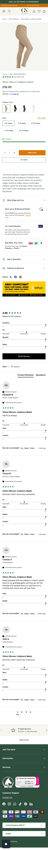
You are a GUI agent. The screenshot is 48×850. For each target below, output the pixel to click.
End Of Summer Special (9, 5)
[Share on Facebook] (15, 277)
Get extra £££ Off (32, 5)
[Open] (6, 844)
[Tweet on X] (10, 277)
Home (4, 19)
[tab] (25, 375)
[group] (24, 313)
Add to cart (32, 153)
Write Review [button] (24, 356)
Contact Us (7, 797)
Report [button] (26, 448)
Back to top (24, 740)
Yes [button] (22, 448)
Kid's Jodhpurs (14, 19)
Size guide (42, 118)
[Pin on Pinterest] (20, 277)
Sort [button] (4, 367)
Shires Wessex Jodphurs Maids (31, 19)
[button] (44, 11)
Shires (4, 74)
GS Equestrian (12, 841)
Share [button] (32, 448)
